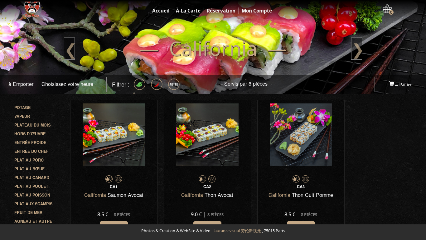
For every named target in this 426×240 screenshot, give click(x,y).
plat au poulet (31, 186)
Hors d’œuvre (30, 134)
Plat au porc (29, 160)
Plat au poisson (32, 195)
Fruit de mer (28, 212)
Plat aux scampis (33, 204)
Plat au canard (31, 177)
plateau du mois (32, 125)
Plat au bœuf (29, 169)
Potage (22, 107)
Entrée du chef (31, 151)
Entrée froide (30, 142)
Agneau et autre (33, 221)
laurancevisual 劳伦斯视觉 (237, 230)
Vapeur (22, 116)
